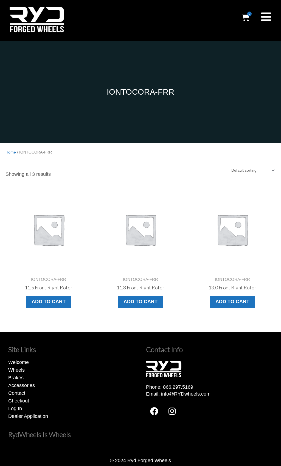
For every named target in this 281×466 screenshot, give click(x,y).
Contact (16, 393)
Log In (15, 408)
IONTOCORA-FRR (140, 91)
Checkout (18, 401)
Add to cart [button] (49, 301)
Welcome (18, 362)
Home (10, 152)
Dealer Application (28, 416)
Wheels (16, 370)
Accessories (21, 385)
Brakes (16, 377)
